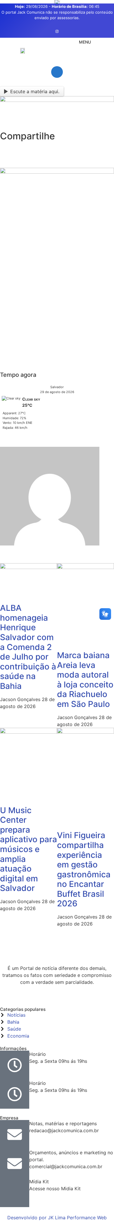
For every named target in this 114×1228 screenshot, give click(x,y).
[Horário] (14, 1065)
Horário (37, 1054)
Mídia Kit (39, 1181)
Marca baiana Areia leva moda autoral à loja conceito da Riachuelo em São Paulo (85, 679)
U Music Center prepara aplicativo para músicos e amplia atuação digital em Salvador (28, 849)
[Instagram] (57, 31)
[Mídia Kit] (14, 1192)
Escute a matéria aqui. (34, 91)
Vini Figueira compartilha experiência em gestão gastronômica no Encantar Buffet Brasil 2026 (83, 869)
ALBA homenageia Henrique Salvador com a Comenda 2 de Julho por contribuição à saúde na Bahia (28, 647)
